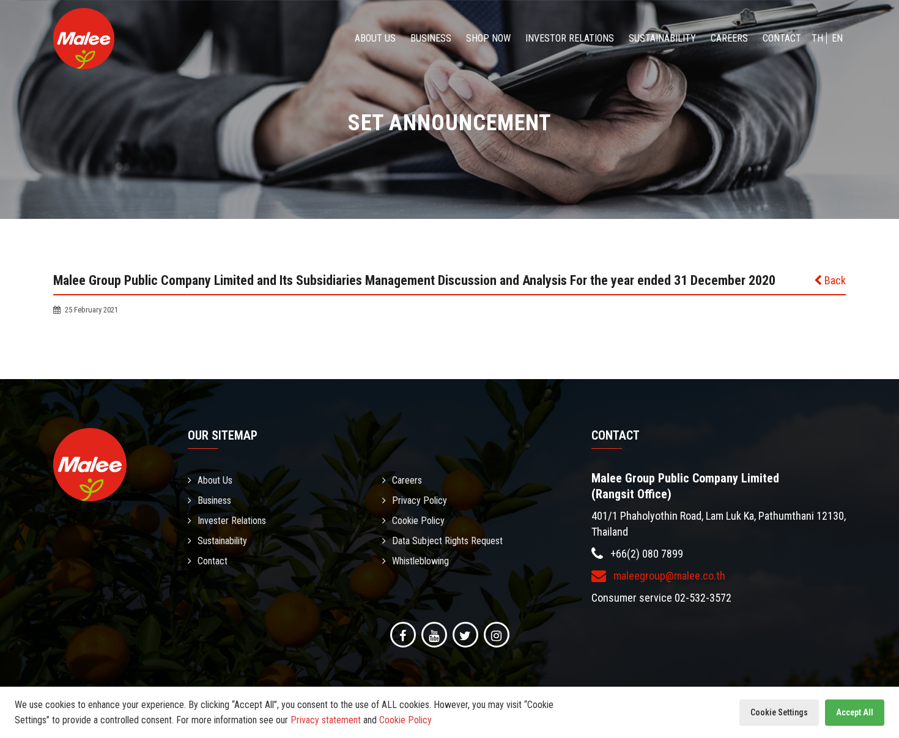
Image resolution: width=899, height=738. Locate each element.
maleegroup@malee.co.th (668, 575)
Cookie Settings (779, 712)
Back (834, 280)
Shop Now (488, 38)
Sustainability (662, 38)
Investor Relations (569, 38)
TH (817, 38)
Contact (782, 38)
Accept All (854, 712)
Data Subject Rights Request (447, 541)
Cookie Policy (418, 520)
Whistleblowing (420, 561)
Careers (729, 38)
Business (430, 38)
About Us (375, 38)
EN (837, 38)
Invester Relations (232, 520)
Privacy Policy (419, 500)
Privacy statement (325, 720)
